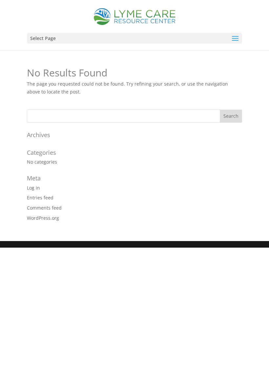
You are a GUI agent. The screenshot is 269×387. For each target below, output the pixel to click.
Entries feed (40, 197)
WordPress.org (43, 218)
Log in (33, 188)
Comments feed (44, 208)
